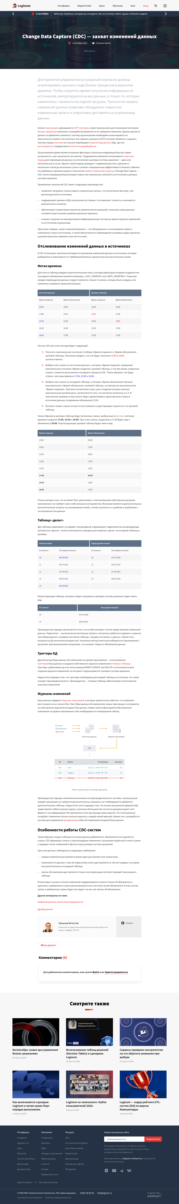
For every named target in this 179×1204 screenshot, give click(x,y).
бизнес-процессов (47, 131)
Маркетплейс (84, 5)
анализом (58, 142)
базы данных (89, 51)
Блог (133, 5)
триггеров (43, 663)
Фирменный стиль (49, 1174)
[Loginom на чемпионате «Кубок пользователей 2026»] (89, 1084)
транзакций (52, 127)
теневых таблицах (121, 663)
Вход (145, 5)
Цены (102, 5)
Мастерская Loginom (74, 1164)
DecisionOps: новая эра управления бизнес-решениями (35, 1051)
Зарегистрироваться (116, 972)
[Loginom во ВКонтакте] (129, 1170)
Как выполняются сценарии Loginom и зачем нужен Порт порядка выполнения (31, 1105)
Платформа (64, 5)
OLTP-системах (81, 127)
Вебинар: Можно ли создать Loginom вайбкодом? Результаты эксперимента (101, 13)
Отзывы (44, 1169)
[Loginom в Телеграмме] (121, 1170)
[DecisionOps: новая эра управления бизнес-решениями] (35, 1032)
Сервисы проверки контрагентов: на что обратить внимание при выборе (141, 1053)
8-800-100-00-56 (87, 1193)
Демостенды (23, 1164)
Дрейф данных (45, 909)
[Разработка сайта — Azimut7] (154, 1196)
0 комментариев (103, 43)
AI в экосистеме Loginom (76, 1143)
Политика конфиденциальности (58, 1197)
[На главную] (21, 5)
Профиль (129, 923)
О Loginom (22, 1138)
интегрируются (45, 146)
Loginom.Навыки (24, 1182)
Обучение (118, 5)
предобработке (88, 146)
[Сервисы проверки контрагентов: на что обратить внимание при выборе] (143, 1032)
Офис (43, 1148)
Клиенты (45, 1164)
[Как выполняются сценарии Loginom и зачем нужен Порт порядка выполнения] (35, 1084)
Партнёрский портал (48, 1182)
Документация (24, 1169)
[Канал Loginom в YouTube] (114, 1170)
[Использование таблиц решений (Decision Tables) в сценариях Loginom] (89, 1032)
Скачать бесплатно (26, 1158)
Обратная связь (48, 1158)
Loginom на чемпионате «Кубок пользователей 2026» (86, 1104)
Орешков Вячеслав (69, 923)
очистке (74, 146)
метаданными (71, 820)
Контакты (45, 1143)
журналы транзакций (73, 700)
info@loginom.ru (104, 1193)
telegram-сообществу (132, 1158)
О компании (46, 1138)
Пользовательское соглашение (29, 1197)
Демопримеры (72, 1158)
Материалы (70, 1169)
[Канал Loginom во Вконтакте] (106, 1171)
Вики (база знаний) (74, 1148)
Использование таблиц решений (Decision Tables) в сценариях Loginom (87, 1053)
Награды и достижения (52, 1153)
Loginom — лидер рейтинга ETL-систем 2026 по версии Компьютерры (140, 1105)
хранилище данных (101, 142)
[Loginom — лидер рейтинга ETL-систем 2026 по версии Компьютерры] (143, 1084)
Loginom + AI (22, 1143)
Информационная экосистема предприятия (60, 901)
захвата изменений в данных (100, 170)
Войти (96, 972)
